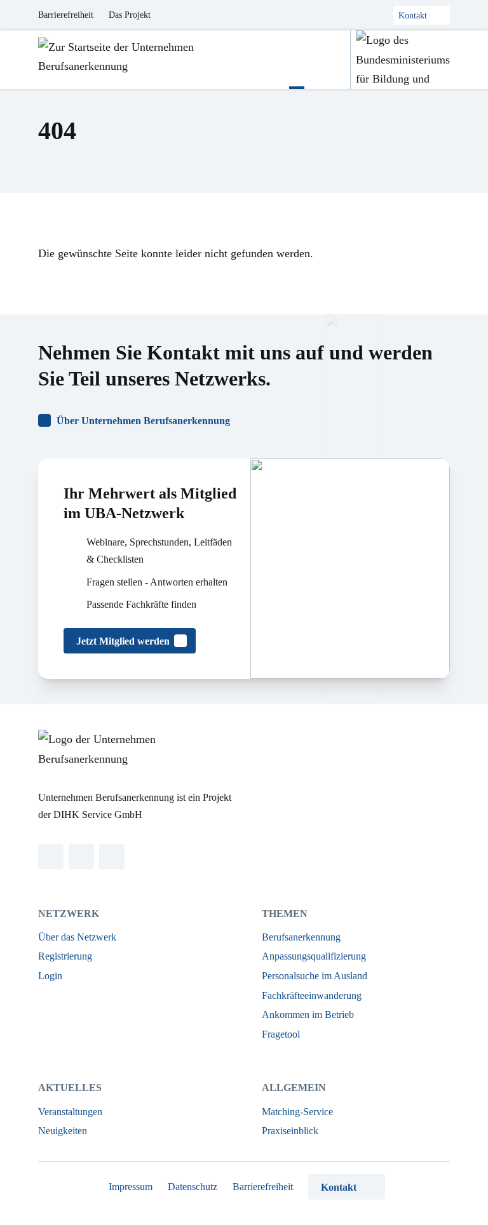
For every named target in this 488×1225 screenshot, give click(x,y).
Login (50, 975)
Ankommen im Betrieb (308, 1014)
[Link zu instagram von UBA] (81, 856)
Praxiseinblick (290, 1130)
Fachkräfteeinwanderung (312, 995)
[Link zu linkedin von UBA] (51, 856)
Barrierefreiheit (65, 15)
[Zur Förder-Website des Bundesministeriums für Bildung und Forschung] (400, 59)
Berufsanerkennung (301, 937)
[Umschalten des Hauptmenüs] (296, 59)
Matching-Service (297, 1111)
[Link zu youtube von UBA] (112, 856)
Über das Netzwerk (77, 937)
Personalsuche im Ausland (314, 975)
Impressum (130, 1186)
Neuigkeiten (62, 1130)
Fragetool (281, 1034)
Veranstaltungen (70, 1111)
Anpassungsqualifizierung (314, 956)
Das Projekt (130, 15)
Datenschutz (192, 1186)
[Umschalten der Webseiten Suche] (327, 59)
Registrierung (65, 956)
